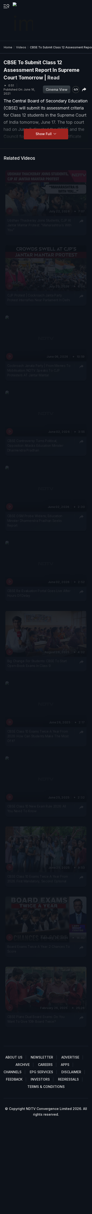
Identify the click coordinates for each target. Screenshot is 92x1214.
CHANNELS (12, 1072)
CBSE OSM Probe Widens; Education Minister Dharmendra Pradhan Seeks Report (34, 520)
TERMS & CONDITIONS (46, 1087)
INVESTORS (40, 1079)
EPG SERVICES (41, 1072)
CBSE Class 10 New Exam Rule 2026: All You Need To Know (36, 808)
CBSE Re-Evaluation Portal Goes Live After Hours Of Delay (39, 593)
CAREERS (45, 1065)
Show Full (44, 134)
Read (53, 78)
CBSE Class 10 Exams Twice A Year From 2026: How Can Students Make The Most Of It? (38, 736)
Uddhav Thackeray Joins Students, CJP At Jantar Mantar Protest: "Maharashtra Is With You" (39, 225)
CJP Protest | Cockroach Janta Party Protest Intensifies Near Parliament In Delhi (38, 297)
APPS (65, 1065)
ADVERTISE (70, 1057)
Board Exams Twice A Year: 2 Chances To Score (38, 949)
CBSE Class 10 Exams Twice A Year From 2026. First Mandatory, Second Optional (37, 878)
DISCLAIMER (71, 1072)
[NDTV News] (23, 20)
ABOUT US (13, 1057)
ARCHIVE (23, 1065)
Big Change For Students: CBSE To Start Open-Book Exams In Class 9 (37, 663)
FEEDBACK (14, 1079)
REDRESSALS (68, 1079)
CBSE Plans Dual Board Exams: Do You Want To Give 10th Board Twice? (36, 1019)
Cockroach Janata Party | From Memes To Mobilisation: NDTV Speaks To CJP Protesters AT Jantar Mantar (39, 370)
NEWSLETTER (42, 1057)
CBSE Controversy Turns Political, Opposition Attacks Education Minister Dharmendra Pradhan (35, 445)
